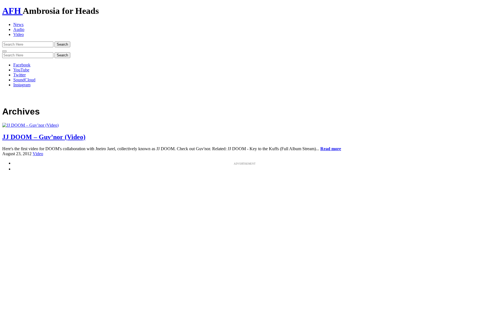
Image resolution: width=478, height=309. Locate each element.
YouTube (21, 69)
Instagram (21, 84)
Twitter (19, 74)
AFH (12, 11)
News (18, 24)
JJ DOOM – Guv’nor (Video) (43, 137)
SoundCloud (24, 79)
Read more (330, 148)
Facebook (21, 65)
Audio (18, 29)
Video (18, 34)
